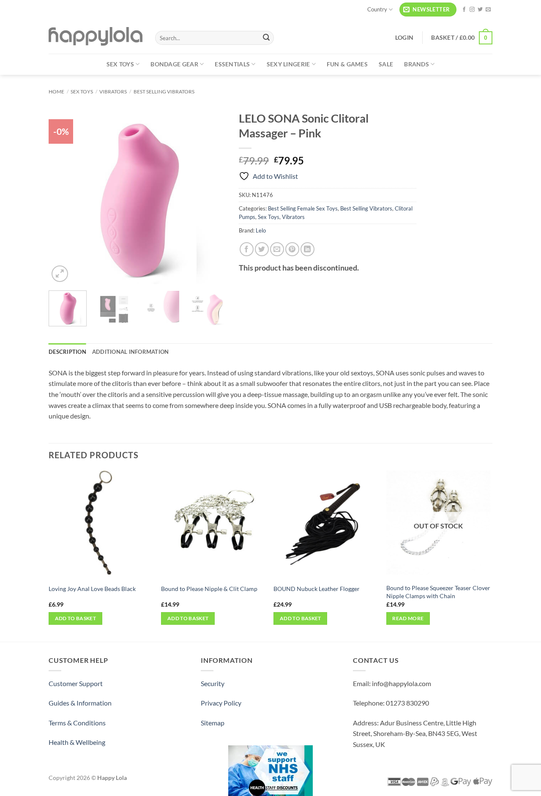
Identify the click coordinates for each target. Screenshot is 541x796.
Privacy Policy (221, 703)
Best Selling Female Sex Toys (303, 208)
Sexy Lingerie (288, 64)
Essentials (232, 64)
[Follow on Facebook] (464, 10)
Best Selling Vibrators (164, 91)
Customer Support (76, 683)
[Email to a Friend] (277, 249)
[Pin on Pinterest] (292, 249)
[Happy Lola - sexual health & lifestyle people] (95, 36)
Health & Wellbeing (77, 742)
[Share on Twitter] (262, 249)
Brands (416, 64)
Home (56, 91)
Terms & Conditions (77, 723)
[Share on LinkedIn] (307, 249)
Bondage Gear (174, 64)
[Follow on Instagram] (472, 10)
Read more (408, 618)
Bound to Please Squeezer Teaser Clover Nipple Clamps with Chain (438, 591)
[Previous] (63, 195)
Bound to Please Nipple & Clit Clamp (209, 588)
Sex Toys (120, 64)
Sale (386, 64)
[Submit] (266, 38)
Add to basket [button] (75, 618)
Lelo (261, 230)
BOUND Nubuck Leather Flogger (316, 588)
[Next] (211, 195)
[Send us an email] (488, 10)
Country (377, 9)
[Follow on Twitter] (480, 10)
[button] (427, 9)
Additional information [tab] (130, 351)
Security (212, 683)
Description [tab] (67, 351)
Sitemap (212, 723)
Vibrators (113, 91)
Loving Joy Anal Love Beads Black (92, 588)
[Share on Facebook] (247, 249)
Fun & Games (347, 64)
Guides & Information (80, 703)
